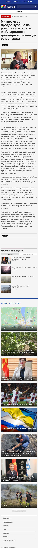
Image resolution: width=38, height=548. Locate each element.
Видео (16, 2)
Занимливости (9, 540)
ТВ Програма (27, 2)
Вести (8, 2)
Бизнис (6, 533)
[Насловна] (8, 8)
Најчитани (10, 254)
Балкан (6, 526)
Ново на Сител (11, 303)
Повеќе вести (19, 511)
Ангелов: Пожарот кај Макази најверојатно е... (20, 286)
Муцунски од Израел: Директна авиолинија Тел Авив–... (21, 258)
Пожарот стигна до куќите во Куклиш (23, 276)
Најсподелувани (28, 254)
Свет (5, 529)
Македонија (8, 522)
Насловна (7, 518)
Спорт (5, 537)
